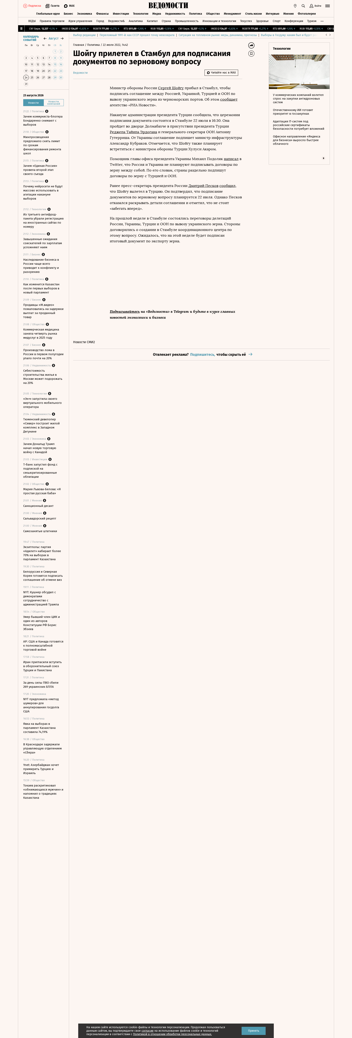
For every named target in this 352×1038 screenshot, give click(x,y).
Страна (166, 21)
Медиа (156, 13)
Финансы (102, 13)
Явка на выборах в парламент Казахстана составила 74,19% (39, 728)
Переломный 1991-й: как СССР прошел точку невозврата (137, 35)
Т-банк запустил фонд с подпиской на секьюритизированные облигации (40, 471)
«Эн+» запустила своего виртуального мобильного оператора (42, 403)
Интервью (272, 13)
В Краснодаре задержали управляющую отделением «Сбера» (42, 748)
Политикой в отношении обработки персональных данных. (172, 1034)
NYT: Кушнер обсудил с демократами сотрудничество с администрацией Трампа (41, 598)
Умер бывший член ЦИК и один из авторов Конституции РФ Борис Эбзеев (41, 623)
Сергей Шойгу (171, 88)
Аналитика (136, 21)
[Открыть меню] (327, 6)
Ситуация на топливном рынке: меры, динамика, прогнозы (218, 35)
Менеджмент (232, 13)
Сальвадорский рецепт (39, 518)
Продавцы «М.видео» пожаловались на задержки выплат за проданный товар (43, 311)
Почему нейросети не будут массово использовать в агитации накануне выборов (43, 192)
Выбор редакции (84, 35)
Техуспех (246, 21)
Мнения (288, 13)
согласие (148, 1031)
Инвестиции (121, 13)
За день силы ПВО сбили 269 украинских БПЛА (40, 685)
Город (100, 21)
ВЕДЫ (32, 21)
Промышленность (186, 21)
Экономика (84, 13)
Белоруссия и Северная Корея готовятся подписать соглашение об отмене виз (43, 576)
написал (231, 159)
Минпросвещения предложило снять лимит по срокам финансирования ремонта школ (42, 145)
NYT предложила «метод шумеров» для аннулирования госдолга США (41, 705)
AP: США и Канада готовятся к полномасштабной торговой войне (43, 645)
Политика (195, 13)
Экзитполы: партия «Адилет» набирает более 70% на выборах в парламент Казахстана (42, 553)
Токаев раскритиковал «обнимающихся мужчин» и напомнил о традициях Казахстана (43, 792)
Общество (213, 13)
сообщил (227, 185)
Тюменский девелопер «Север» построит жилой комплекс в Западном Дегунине (41, 425)
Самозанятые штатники (40, 531)
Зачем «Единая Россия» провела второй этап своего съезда (40, 170)
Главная (79, 45)
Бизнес (68, 13)
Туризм (311, 21)
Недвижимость (175, 13)
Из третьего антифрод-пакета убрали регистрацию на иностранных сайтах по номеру (43, 220)
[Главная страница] (168, 6)
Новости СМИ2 (84, 342)
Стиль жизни (253, 13)
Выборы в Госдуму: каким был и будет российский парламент (302, 35)
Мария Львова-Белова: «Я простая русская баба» (42, 491)
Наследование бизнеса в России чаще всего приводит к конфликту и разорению (41, 266)
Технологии (140, 13)
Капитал (152, 21)
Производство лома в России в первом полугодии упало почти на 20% (43, 354)
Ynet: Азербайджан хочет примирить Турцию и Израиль (41, 769)
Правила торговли (52, 21)
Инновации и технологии (219, 21)
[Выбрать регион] (295, 6)
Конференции (294, 21)
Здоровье (262, 21)
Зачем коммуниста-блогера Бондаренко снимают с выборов (43, 120)
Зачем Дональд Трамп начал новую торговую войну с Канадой (39, 448)
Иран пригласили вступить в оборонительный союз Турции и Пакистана (42, 666)
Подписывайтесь (125, 311)
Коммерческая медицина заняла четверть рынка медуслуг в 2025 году (41, 333)
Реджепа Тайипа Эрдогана (133, 132)
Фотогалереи (307, 13)
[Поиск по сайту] (303, 6)
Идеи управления (80, 21)
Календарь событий (31, 38)
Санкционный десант (38, 506)
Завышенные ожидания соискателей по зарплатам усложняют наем (42, 243)
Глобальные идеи (48, 13)
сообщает (229, 99)
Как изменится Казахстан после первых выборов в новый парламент (41, 288)
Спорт (276, 21)
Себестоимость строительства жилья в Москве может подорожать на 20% (42, 377)
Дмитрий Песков (203, 185)
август (53, 38)
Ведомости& (116, 21)
